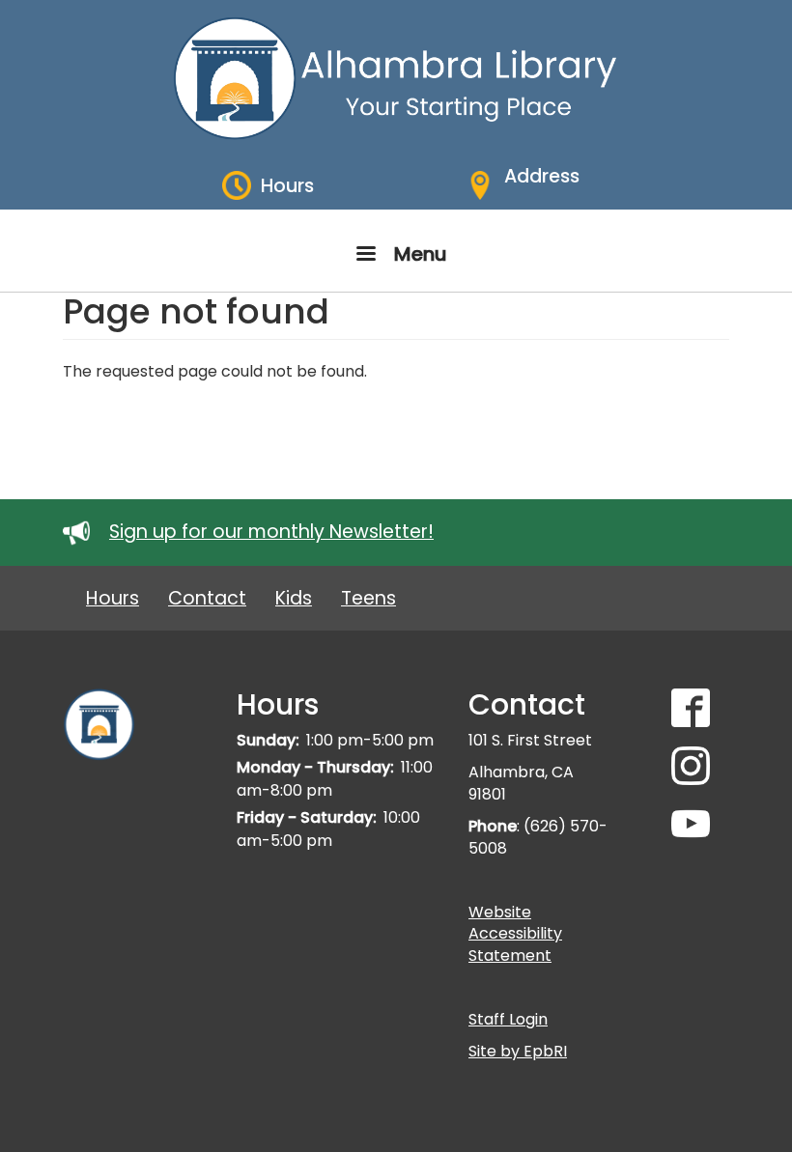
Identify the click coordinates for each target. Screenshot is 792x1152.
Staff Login (508, 1019)
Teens (368, 598)
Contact (207, 598)
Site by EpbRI (517, 1051)
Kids (293, 598)
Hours (112, 598)
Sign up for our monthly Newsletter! (271, 532)
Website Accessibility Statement (515, 934)
